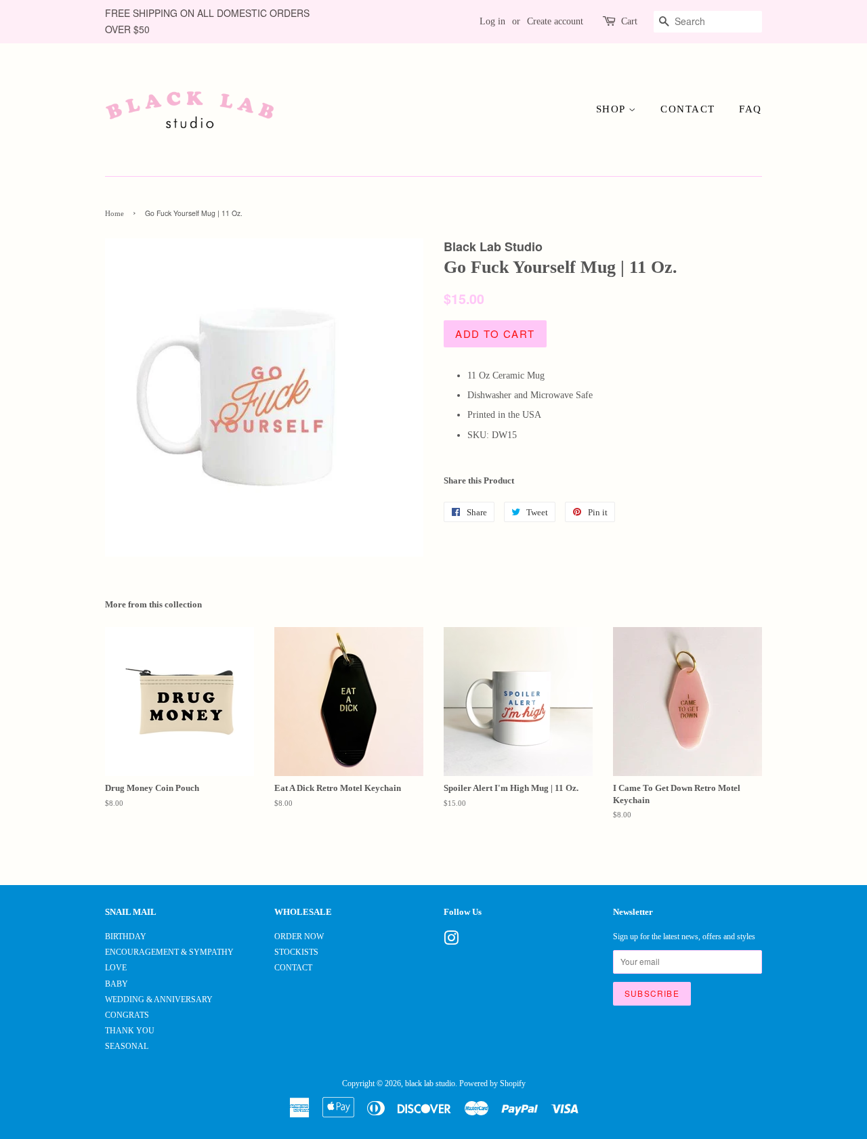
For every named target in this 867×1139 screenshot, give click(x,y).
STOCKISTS (296, 952)
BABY (116, 984)
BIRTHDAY (125, 936)
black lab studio (430, 1083)
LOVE (116, 967)
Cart (629, 21)
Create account (555, 21)
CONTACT (687, 109)
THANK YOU (129, 1030)
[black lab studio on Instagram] (451, 941)
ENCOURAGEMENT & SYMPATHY (169, 952)
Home (114, 213)
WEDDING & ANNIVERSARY (159, 999)
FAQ (750, 109)
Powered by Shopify (492, 1083)
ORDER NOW (299, 936)
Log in (492, 21)
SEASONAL (126, 1046)
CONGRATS (127, 1015)
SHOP (612, 109)
